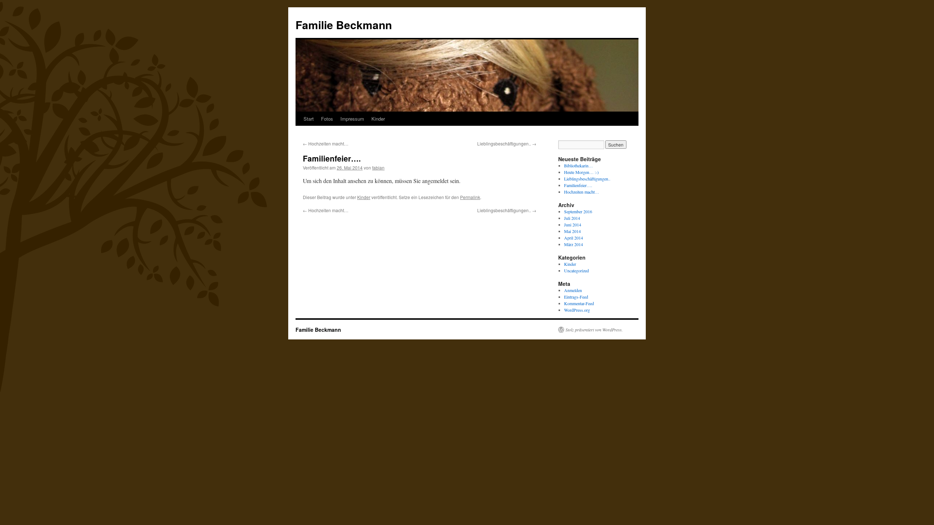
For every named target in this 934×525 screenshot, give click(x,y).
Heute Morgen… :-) (581, 172)
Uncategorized (576, 270)
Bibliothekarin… (578, 165)
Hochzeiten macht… (325, 143)
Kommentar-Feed (579, 303)
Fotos (327, 118)
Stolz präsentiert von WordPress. (594, 329)
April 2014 (573, 238)
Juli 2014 (572, 218)
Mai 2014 (572, 231)
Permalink (470, 197)
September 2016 (578, 211)
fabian (378, 167)
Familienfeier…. (578, 185)
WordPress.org (577, 310)
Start (309, 118)
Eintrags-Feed (576, 297)
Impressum (352, 118)
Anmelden (573, 290)
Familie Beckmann (344, 24)
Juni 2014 (572, 225)
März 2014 (573, 244)
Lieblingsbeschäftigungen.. (506, 143)
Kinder (378, 118)
